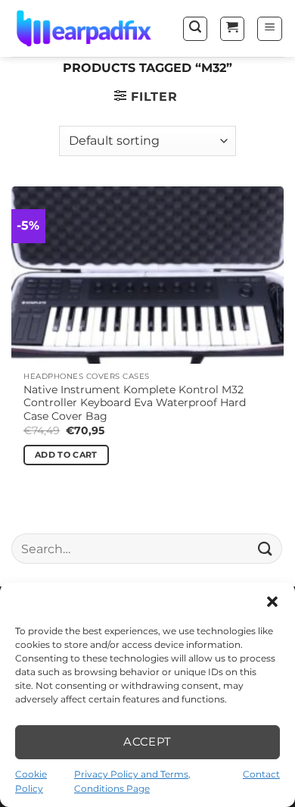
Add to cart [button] (66, 454)
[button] (272, 601)
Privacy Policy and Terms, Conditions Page (132, 781)
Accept (147, 741)
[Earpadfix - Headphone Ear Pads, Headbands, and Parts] (87, 28)
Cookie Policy (31, 781)
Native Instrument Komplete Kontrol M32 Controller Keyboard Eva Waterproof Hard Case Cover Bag (134, 402)
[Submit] (265, 548)
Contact (261, 774)
